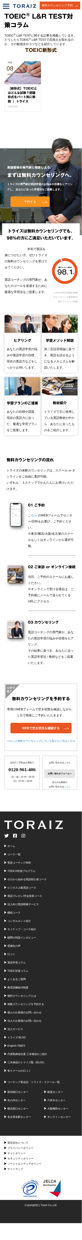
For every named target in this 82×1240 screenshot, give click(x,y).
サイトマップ (15, 1169)
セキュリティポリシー (20, 1158)
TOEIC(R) (12, 106)
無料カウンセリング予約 (57, 5)
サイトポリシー (16, 1153)
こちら (32, 515)
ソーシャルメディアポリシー (24, 1163)
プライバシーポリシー (20, 1148)
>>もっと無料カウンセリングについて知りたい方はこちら (41, 741)
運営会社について (17, 1142)
